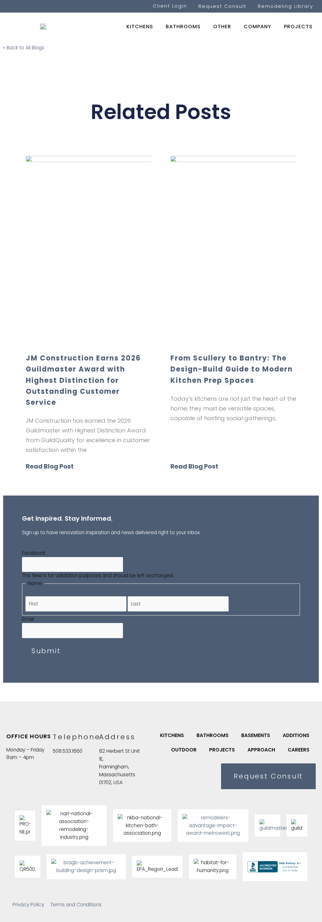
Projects (298, 26)
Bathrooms (183, 26)
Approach (261, 749)
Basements (255, 735)
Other (222, 26)
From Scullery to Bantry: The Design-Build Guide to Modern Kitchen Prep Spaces (231, 369)
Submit (46, 651)
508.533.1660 (67, 751)
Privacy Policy (28, 904)
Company (257, 26)
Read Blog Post (50, 466)
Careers (298, 749)
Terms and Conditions (76, 904)
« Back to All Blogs (23, 47)
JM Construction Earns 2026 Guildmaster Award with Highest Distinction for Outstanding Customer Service (83, 380)
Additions (296, 735)
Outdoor (184, 749)
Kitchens (139, 26)
